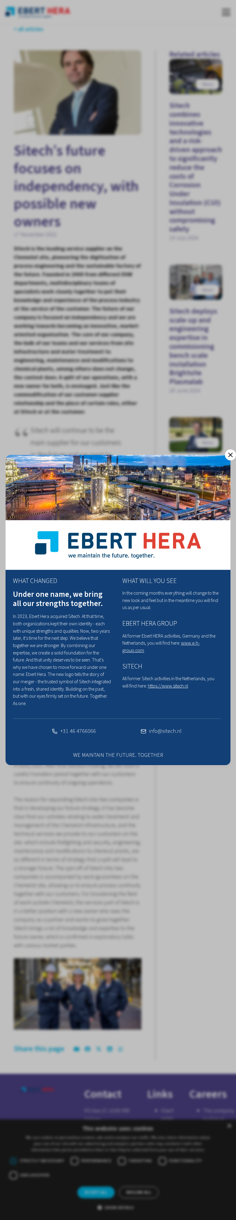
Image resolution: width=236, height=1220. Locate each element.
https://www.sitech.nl (168, 686)
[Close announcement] (230, 454)
